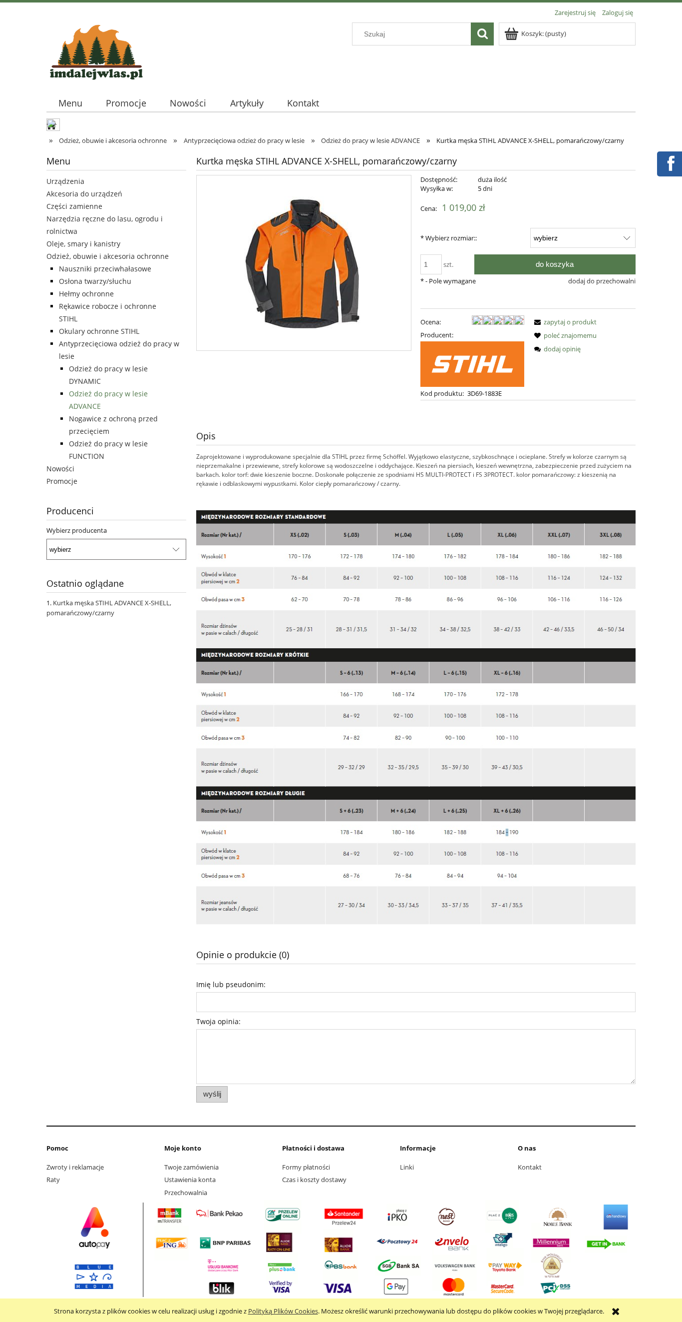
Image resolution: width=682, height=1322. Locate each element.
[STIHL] (472, 363)
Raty (53, 1179)
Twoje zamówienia (191, 1167)
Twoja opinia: (218, 1021)
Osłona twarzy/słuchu (95, 281)
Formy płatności (306, 1167)
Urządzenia (65, 181)
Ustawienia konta (190, 1179)
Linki (407, 1167)
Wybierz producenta (76, 530)
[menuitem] (70, 103)
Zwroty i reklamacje (75, 1167)
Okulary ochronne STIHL (99, 331)
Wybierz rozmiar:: (448, 237)
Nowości (60, 468)
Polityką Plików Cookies (283, 1311)
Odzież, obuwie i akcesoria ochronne (107, 256)
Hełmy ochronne (86, 293)
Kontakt (530, 1167)
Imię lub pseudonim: (231, 984)
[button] (564, 321)
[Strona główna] (96, 50)
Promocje (61, 481)
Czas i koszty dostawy (314, 1179)
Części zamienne (74, 206)
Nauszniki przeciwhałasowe (105, 268)
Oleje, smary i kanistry (83, 243)
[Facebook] (669, 162)
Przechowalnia (185, 1192)
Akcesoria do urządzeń (84, 193)
